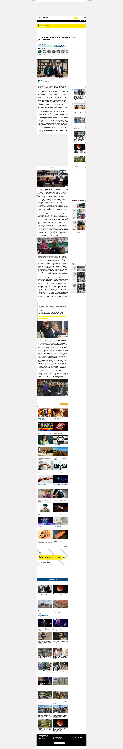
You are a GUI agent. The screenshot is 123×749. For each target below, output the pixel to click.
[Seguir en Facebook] (76, 737)
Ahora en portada (41, 645)
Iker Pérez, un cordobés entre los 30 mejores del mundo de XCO (45, 700)
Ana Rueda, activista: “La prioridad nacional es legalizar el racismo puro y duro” (74, 280)
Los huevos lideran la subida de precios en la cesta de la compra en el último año (60, 610)
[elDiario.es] (44, 738)
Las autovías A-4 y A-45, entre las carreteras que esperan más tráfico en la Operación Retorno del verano (45, 715)
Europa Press (55, 731)
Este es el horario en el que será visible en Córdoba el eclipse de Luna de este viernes (59, 594)
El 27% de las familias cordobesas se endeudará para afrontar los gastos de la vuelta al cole (60, 671)
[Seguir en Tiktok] (81, 737)
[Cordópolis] (44, 736)
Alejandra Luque (40, 689)
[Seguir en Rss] (84, 737)
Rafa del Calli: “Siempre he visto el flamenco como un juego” (74, 269)
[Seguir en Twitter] (75, 737)
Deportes (40, 20)
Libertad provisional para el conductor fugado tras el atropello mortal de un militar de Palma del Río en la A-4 (79, 139)
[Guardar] (65, 46)
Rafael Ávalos (39, 80)
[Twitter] (61, 46)
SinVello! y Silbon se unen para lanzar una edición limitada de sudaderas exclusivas (74, 228)
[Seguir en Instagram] (78, 737)
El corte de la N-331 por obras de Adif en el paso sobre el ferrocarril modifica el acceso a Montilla (60, 715)
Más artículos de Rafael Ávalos (43, 615)
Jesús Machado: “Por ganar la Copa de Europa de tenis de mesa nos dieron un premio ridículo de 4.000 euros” (75, 285)
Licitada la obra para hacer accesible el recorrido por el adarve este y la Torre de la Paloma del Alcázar (60, 701)
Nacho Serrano (40, 702)
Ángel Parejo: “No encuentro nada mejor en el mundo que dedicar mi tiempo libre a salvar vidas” (75, 291)
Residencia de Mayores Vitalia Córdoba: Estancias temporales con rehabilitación (75, 211)
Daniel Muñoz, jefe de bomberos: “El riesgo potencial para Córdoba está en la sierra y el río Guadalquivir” (75, 274)
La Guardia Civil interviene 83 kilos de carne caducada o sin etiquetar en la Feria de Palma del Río (79, 125)
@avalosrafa (40, 82)
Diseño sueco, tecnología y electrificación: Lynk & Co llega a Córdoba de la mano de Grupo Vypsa (75, 217)
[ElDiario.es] (82, 20)
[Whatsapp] (55, 46)
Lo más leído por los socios (42, 582)
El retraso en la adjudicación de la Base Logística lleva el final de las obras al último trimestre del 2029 (44, 657)
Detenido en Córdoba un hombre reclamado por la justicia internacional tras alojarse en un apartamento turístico (79, 97)
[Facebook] (57, 46)
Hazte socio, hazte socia (45, 562)
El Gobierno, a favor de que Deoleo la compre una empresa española (44, 729)
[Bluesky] (59, 46)
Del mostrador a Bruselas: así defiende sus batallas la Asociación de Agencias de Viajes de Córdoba (74, 222)
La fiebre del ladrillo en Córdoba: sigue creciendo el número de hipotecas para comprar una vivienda (44, 610)
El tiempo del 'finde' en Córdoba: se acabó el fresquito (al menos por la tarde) (60, 657)
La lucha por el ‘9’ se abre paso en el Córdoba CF (60, 686)
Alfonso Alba (39, 613)
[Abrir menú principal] (85, 17)
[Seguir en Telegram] (77, 737)
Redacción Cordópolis (56, 612)
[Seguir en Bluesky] (73, 737)
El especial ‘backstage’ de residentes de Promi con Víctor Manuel (45, 629)
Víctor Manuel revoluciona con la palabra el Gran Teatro (59, 629)
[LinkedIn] (63, 46)
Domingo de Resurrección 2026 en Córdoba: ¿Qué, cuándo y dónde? (45, 642)
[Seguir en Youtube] (80, 737)
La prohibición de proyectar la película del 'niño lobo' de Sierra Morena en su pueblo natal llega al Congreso (44, 595)
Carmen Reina (40, 598)
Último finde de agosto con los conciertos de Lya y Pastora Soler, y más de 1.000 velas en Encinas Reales (45, 687)
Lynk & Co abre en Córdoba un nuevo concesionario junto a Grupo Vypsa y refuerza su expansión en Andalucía (75, 206)
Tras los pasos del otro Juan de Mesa (60, 641)
